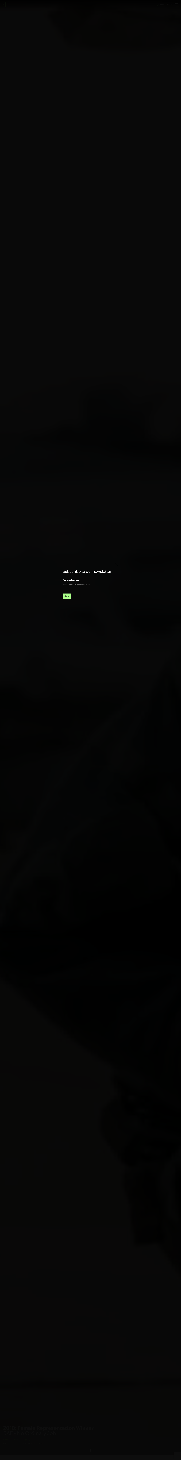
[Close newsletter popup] (116, 564)
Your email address (71, 580)
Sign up (67, 596)
